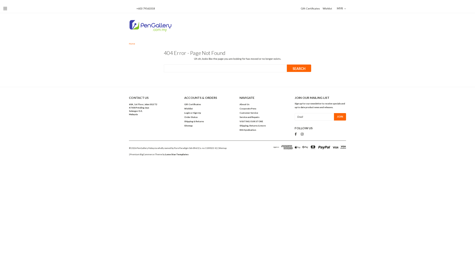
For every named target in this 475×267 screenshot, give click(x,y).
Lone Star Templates (177, 154)
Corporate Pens (248, 108)
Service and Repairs (249, 117)
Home (132, 44)
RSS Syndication (248, 129)
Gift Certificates (310, 8)
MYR (340, 8)
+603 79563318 (145, 8)
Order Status (191, 117)
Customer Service (249, 112)
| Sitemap (222, 148)
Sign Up (197, 112)
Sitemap (188, 125)
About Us (244, 104)
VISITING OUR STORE (251, 121)
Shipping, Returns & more (253, 125)
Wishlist (327, 8)
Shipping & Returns (194, 121)
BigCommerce (147, 154)
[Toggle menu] (5, 8)
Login (187, 112)
